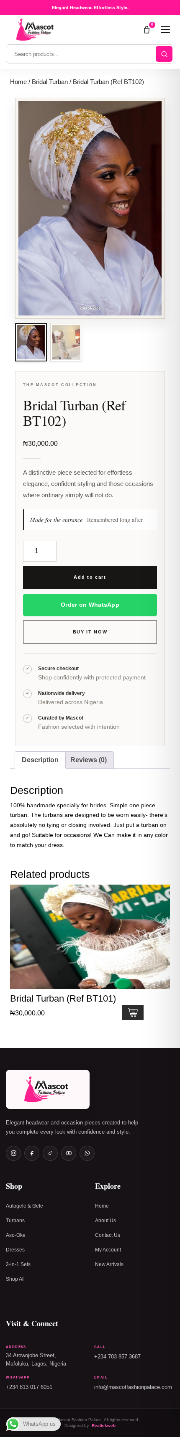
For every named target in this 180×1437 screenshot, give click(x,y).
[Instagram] (13, 1153)
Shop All (15, 1279)
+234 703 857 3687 (117, 1357)
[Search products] (164, 54)
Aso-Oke (16, 1235)
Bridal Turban (50, 82)
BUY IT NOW (90, 631)
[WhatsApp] (87, 1153)
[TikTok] (50, 1153)
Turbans (15, 1220)
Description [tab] (40, 759)
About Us (105, 1220)
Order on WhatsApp (90, 604)
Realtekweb (104, 1425)
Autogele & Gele (24, 1206)
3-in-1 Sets (18, 1264)
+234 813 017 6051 (29, 1387)
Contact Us (107, 1235)
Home (18, 82)
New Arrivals (109, 1264)
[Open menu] (165, 29)
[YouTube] (68, 1153)
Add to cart (90, 577)
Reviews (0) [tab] (88, 759)
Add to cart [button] (133, 1012)
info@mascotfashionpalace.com (133, 1387)
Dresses (15, 1250)
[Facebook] (31, 1153)
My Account (108, 1250)
